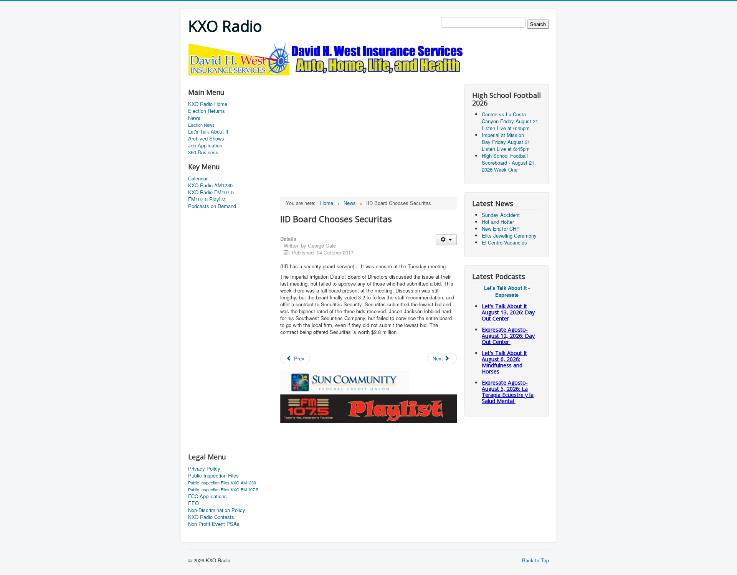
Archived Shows (206, 138)
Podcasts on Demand (212, 206)
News (194, 117)
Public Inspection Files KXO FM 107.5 (223, 489)
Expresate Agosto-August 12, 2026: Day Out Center (508, 335)
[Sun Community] (344, 381)
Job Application (205, 145)
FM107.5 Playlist (207, 199)
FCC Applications (207, 496)
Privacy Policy (204, 468)
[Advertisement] (328, 79)
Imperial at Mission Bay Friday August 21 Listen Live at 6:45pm (506, 141)
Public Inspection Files (213, 475)
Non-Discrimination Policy (216, 510)
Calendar (198, 178)
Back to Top (535, 560)
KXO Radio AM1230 (210, 185)
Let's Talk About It (208, 131)
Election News (201, 125)
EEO (193, 503)
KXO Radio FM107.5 (211, 192)
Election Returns (206, 110)
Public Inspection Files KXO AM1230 (222, 482)
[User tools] (446, 239)
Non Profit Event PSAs (214, 523)
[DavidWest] (328, 58)
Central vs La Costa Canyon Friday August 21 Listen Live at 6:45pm (510, 121)
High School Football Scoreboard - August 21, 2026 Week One (509, 162)
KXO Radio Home (207, 104)
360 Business (203, 152)
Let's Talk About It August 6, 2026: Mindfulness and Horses (504, 362)
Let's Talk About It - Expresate (507, 291)
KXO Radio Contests (211, 517)
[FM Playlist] (368, 407)
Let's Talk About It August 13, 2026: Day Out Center (508, 312)
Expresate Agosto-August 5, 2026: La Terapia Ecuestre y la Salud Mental (508, 392)
